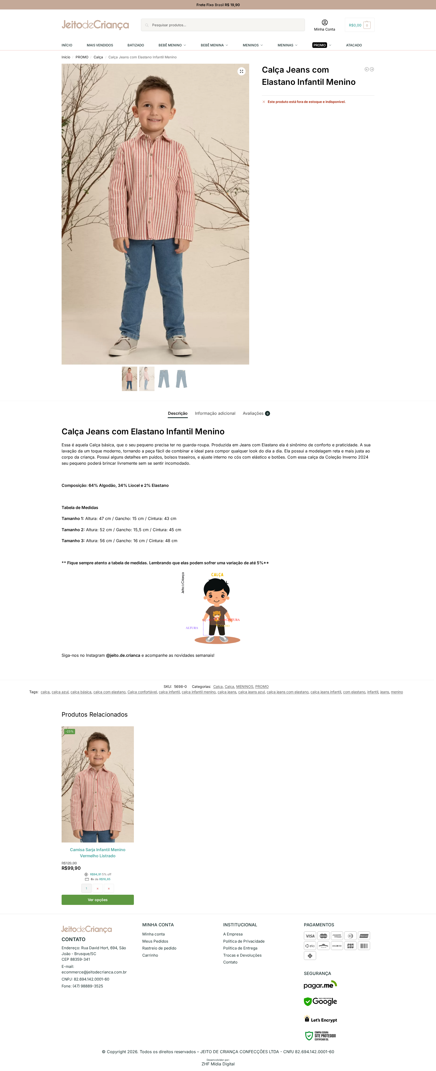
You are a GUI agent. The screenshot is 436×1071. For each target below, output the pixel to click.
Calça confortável (142, 692)
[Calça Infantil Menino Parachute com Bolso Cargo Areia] (366, 69)
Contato (230, 962)
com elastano (354, 692)
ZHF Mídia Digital (218, 1063)
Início (66, 57)
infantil (372, 692)
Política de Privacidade (244, 941)
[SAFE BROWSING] (320, 1004)
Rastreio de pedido (159, 948)
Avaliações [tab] (256, 413)
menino (397, 692)
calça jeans (227, 692)
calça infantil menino (199, 692)
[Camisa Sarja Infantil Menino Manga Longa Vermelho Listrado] (371, 69)
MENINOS (244, 686)
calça (45, 692)
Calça (98, 57)
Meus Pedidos (155, 941)
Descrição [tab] (178, 413)
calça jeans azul (251, 692)
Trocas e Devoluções (242, 955)
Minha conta (153, 934)
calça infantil (169, 692)
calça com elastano (109, 692)
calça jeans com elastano (287, 692)
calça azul (60, 692)
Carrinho (150, 955)
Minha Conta (324, 29)
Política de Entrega (240, 948)
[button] (360, 25)
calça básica (81, 692)
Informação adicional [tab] (215, 413)
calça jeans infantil (326, 692)
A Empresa (233, 934)
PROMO (82, 57)
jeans (384, 692)
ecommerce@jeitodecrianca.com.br (94, 972)
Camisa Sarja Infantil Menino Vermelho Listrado (97, 852)
